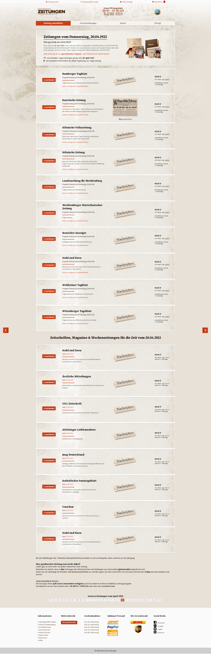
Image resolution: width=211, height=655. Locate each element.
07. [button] (73, 600)
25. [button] (141, 600)
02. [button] (54, 600)
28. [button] (153, 600)
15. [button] (104, 600)
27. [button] (149, 600)
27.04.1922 (69, 536)
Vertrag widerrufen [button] (69, 622)
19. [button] (119, 600)
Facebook (161, 623)
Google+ (161, 626)
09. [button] (81, 600)
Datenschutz (43, 635)
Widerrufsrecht (44, 632)
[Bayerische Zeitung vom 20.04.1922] (129, 107)
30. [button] (160, 600)
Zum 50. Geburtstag (91, 624)
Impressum (43, 638)
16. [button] (107, 600)
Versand (167, 79)
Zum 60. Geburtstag (91, 627)
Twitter (160, 629)
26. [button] (145, 600)
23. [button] (134, 600)
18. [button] (115, 600)
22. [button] (130, 600)
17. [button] (111, 600)
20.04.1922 (69, 354)
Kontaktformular (45, 627)
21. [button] (126, 600)
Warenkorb (159, 2)
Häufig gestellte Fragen (47, 622)
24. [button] (138, 600)
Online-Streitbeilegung (47, 624)
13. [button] (96, 600)
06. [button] (70, 600)
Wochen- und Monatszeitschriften (74, 572)
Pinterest (161, 633)
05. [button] (66, 600)
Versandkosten (44, 630)
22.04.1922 (69, 380)
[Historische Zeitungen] (51, 11)
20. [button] (122, 600)
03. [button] (58, 600)
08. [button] (77, 600)
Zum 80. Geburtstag (91, 632)
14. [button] (100, 600)
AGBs (41, 640)
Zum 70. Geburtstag (91, 630)
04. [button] (62, 600)
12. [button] (92, 600)
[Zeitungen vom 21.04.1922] (205, 330)
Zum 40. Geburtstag (91, 622)
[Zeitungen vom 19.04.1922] (6, 330)
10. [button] (85, 600)
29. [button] (157, 600)
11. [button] (88, 600)
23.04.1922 (69, 433)
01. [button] (51, 600)
